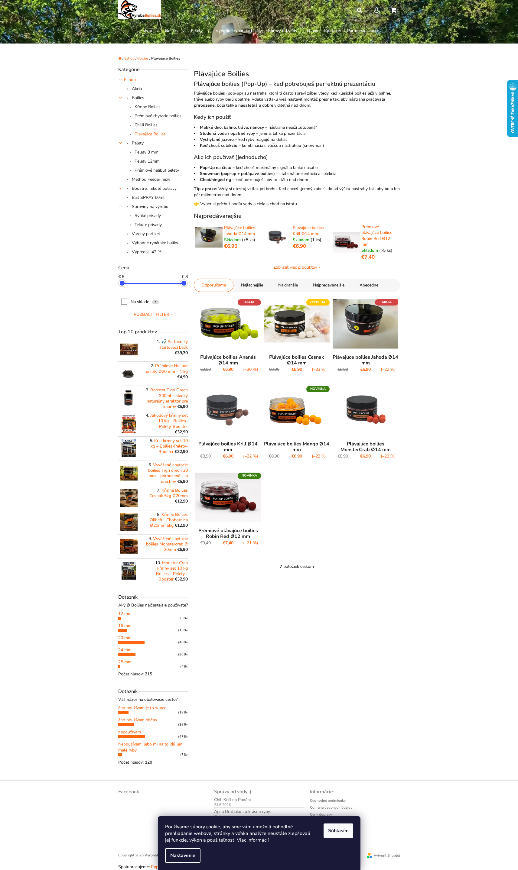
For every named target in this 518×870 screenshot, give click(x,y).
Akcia (136, 89)
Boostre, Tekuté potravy (154, 188)
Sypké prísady (147, 215)
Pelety (137, 143)
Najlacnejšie (252, 285)
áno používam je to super (142, 708)
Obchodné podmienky (328, 800)
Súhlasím (338, 830)
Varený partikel (145, 234)
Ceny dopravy (321, 814)
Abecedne (369, 285)
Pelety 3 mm (145, 152)
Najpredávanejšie (328, 285)
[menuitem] (149, 31)
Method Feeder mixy (150, 179)
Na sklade (144, 302)
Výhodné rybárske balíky (154, 243)
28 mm (125, 662)
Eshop (130, 79)
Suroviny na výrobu (149, 206)
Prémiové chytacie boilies (157, 116)
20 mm (125, 638)
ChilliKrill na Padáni (232, 799)
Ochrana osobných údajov (331, 807)
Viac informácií (253, 840)
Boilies (137, 98)
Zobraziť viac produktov (295, 267)
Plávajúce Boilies (149, 134)
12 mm (125, 613)
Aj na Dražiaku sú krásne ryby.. (243, 811)
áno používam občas (137, 720)
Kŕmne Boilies (147, 107)
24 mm (125, 650)
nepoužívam (129, 732)
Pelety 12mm (146, 161)
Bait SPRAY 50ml (148, 197)
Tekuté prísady (147, 225)
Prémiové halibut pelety (156, 170)
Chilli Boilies (145, 125)
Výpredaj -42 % (146, 252)
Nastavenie (182, 855)
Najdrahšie (288, 285)
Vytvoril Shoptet (387, 855)
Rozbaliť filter (151, 314)
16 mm (125, 626)
